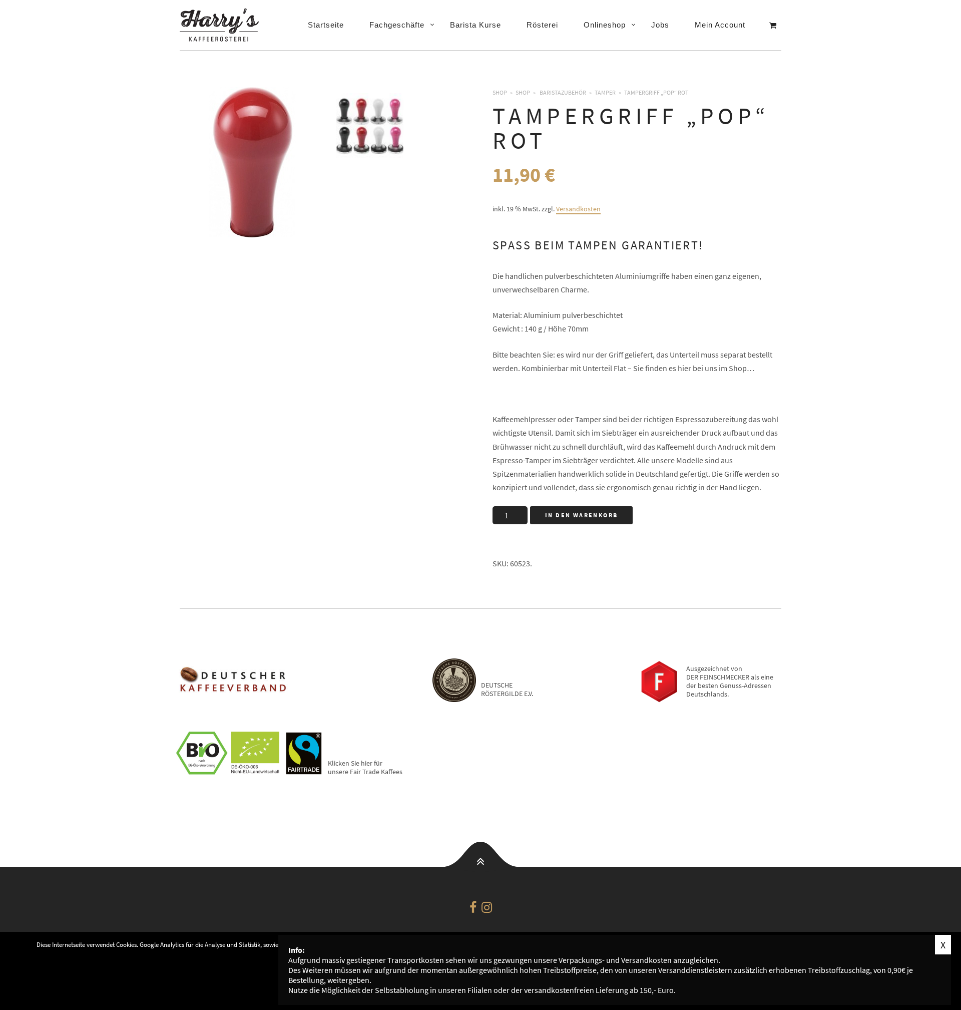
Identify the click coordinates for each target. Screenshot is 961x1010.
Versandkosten (578, 208)
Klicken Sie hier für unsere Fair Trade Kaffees (365, 767)
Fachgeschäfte (396, 25)
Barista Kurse (475, 25)
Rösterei (542, 25)
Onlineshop (605, 25)
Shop (500, 92)
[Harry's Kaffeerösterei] (222, 25)
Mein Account (720, 25)
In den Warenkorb (581, 515)
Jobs (660, 25)
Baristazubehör (563, 92)
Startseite (326, 25)
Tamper (605, 92)
